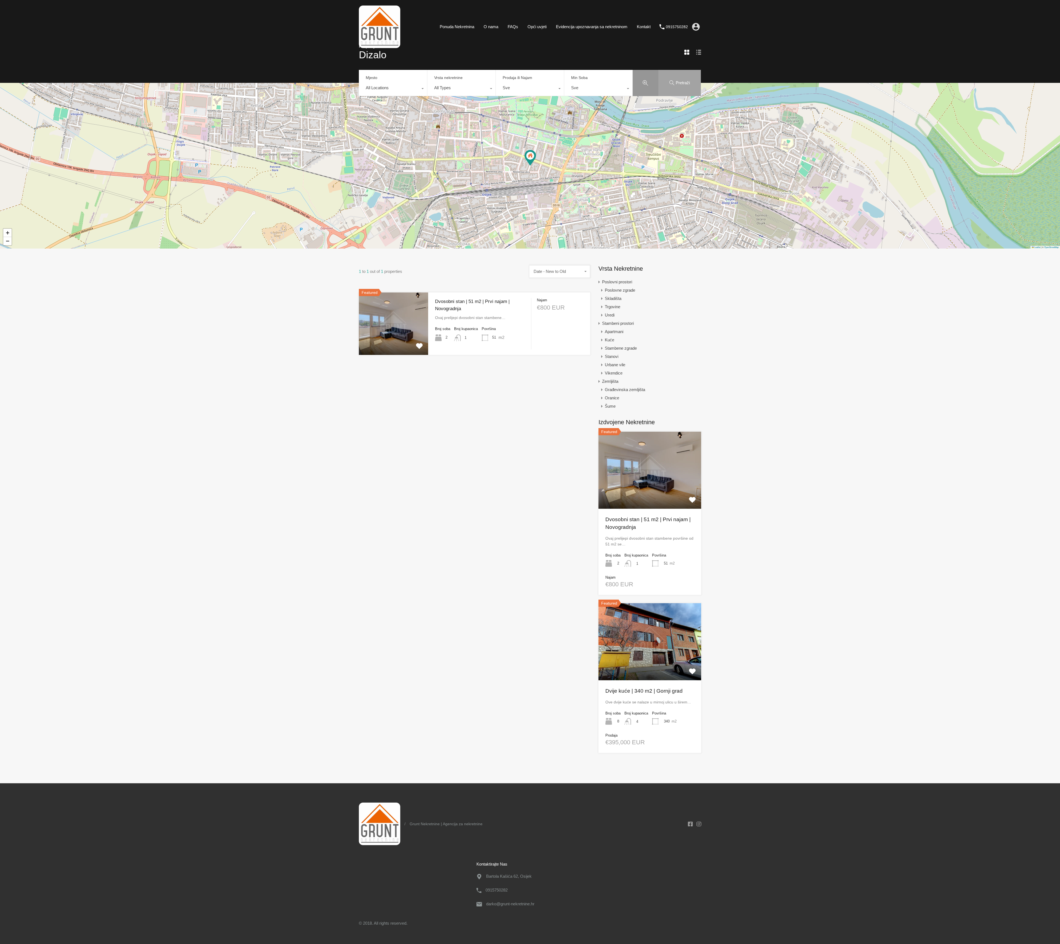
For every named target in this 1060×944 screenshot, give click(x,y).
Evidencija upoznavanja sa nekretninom (591, 26)
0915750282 (677, 27)
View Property (393, 342)
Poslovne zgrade (620, 290)
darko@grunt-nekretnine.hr (510, 903)
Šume (610, 406)
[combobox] (393, 89)
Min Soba (579, 77)
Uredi (609, 315)
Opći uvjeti (537, 26)
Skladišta (613, 298)
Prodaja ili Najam (517, 77)
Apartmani (614, 331)
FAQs (513, 26)
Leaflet (1037, 247)
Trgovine (612, 306)
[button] (530, 158)
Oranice (612, 397)
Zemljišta (610, 381)
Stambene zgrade (621, 348)
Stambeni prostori (618, 323)
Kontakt (644, 26)
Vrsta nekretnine (448, 77)
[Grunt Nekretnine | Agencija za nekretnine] (379, 45)
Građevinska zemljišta (625, 389)
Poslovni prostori (617, 281)
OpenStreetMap (1051, 247)
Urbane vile (615, 364)
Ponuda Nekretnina (457, 26)
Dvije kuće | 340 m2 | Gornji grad (644, 691)
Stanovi (611, 356)
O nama (491, 26)
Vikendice (613, 373)
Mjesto (371, 77)
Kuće (609, 339)
